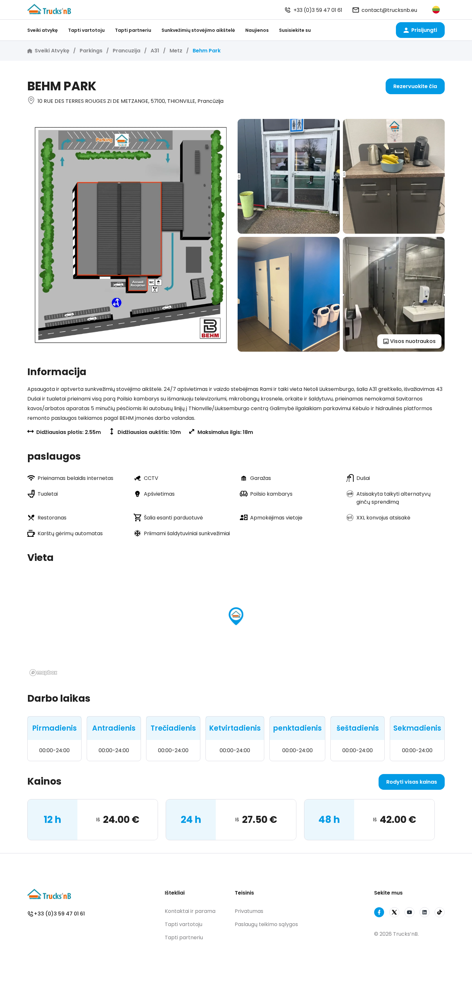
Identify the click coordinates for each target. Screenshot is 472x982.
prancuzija (126, 50)
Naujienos (257, 30)
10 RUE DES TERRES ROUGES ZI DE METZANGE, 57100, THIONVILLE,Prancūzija (130, 101)
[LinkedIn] (424, 913)
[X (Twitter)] (394, 913)
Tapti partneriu (133, 30)
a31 (155, 50)
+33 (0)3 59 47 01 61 (317, 10)
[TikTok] (439, 913)
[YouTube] (409, 913)
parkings (91, 50)
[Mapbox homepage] (43, 672)
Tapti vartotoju (86, 30)
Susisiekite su (295, 30)
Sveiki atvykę (42, 30)
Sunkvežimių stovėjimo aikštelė (198, 30)
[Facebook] (379, 913)
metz (176, 50)
